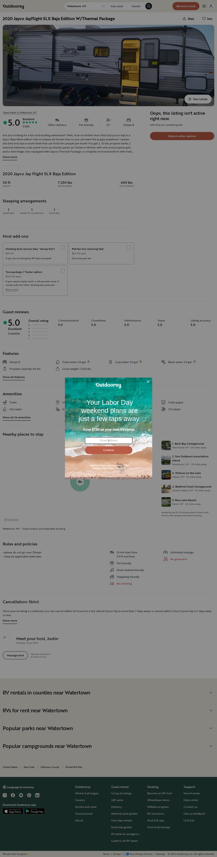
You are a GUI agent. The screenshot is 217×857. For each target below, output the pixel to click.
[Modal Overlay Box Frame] (108, 428)
